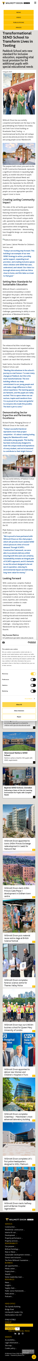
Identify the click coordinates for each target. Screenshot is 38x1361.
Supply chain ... (10, 1288)
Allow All (19, 704)
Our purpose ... (10, 1246)
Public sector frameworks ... (15, 1291)
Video (18, 17)
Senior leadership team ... (14, 1277)
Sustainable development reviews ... (18, 1255)
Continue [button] (13, 1328)
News (18, 12)
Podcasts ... (9, 1296)
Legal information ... (12, 1343)
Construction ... (10, 1227)
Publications (18, 22)
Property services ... (12, 1241)
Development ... (11, 1235)
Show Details (28, 698)
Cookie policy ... (11, 1348)
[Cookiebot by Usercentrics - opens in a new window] (28, 642)
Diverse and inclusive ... (13, 1257)
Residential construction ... (15, 1230)
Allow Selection (19, 710)
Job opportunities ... (12, 1266)
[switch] (33, 679)
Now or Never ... (11, 1252)
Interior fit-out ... (11, 1232)
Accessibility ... (10, 1340)
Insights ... (8, 1285)
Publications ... (10, 1293)
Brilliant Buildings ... (12, 1249)
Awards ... (8, 1274)
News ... (8, 1282)
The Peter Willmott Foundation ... (17, 1260)
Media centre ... (10, 1268)
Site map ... (9, 1345)
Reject (19, 717)
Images (18, 27)
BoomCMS (21, 1355)
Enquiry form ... (10, 1271)
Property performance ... (14, 1238)
